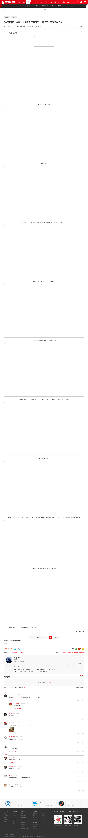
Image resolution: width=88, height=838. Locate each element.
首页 (19, 2)
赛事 (33, 2)
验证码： (5, 687)
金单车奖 (14, 825)
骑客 (59, 2)
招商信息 (35, 826)
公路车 (28, 5)
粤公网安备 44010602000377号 (30, 836)
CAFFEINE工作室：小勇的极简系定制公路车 (23, 671)
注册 (50, 682)
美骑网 (14, 813)
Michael (20, 658)
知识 (41, 2)
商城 (73, 2)
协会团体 (44, 817)
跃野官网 (35, 813)
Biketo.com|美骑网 (21, 26)
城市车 (44, 5)
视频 (55, 2)
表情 (16, 687)
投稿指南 (6, 819)
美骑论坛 (14, 819)
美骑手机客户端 (18, 708)
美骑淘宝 (23, 826)
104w (79, 663)
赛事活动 (44, 813)
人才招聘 (6, 815)
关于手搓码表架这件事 (42, 671)
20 (68, 663)
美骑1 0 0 (23, 813)
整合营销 (35, 824)
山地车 (36, 5)
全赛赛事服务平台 (25, 817)
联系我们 (6, 813)
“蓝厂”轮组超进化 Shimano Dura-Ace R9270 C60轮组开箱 (71, 652)
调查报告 (14, 821)
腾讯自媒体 (35, 817)
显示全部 (56, 637)
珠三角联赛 (23, 815)
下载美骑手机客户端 (79, 687)
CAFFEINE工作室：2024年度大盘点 (22, 669)
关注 (8, 665)
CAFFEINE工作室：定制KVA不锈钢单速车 (46, 669)
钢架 (6, 643)
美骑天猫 (23, 824)
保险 (68, 2)
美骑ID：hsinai (17, 659)
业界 (46, 2)
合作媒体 (44, 819)
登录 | (47, 682)
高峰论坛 (14, 823)
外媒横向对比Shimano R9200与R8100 (16, 652)
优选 (50, 2)
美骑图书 (14, 827)
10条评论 (82, 675)
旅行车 (51, 5)
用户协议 (6, 817)
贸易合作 (35, 828)
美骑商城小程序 (24, 828)
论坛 (64, 2)
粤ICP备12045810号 (41, 836)
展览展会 (44, 815)
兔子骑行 (14, 817)
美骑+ (14, 815)
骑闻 (24, 2)
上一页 (42, 637)
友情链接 (44, 821)
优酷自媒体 (35, 815)
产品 (28, 2)
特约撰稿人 (6, 821)
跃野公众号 (35, 819)
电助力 (59, 5)
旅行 (37, 2)
